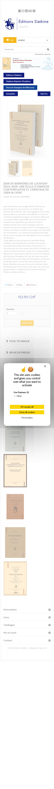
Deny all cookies (27, 412)
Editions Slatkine (13, 75)
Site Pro (44, 94)
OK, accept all (27, 407)
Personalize (27, 417)
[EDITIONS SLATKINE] (27, 22)
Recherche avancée (43, 54)
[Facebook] (19, 9)
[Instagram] (23, 9)
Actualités (10, 94)
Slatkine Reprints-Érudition (18, 81)
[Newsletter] (30, 9)
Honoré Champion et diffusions (20, 87)
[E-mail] (34, 9)
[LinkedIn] (26, 9)
